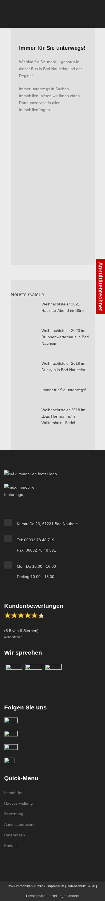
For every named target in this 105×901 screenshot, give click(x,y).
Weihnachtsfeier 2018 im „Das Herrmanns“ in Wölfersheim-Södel (63, 416)
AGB (91, 886)
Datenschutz (76, 886)
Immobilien (14, 792)
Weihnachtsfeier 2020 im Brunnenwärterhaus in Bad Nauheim (65, 337)
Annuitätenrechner (20, 824)
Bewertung (13, 814)
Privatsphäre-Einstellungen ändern (52, 896)
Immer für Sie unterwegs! (63, 390)
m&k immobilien (20, 886)
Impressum (55, 886)
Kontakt (11, 845)
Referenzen (14, 835)
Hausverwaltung (18, 803)
